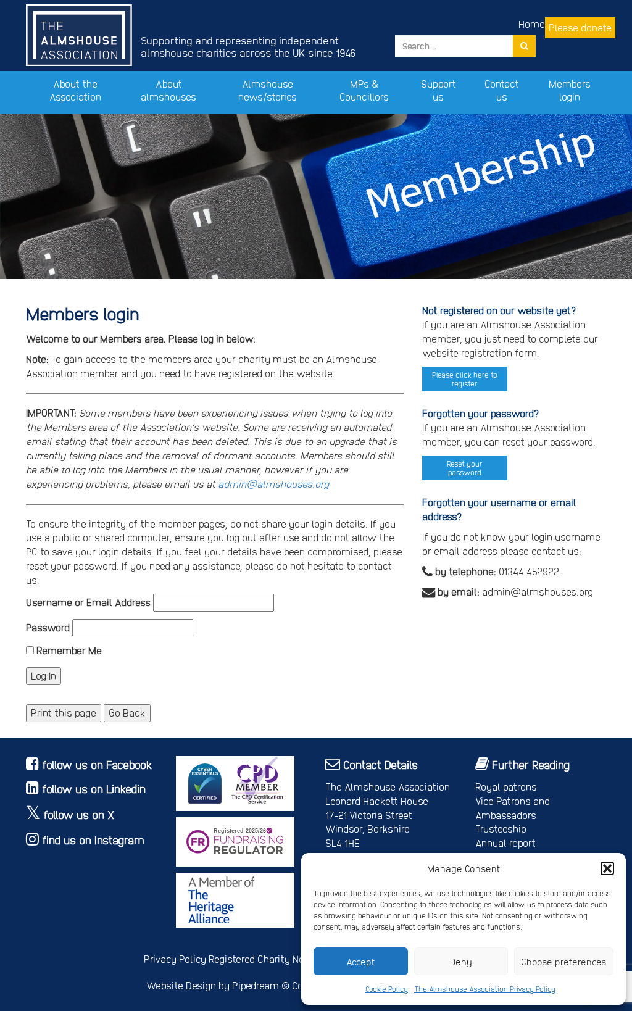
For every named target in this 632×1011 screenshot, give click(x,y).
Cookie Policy (386, 988)
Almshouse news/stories (267, 90)
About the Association (75, 90)
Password (48, 627)
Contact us (501, 90)
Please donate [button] (580, 27)
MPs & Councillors (364, 90)
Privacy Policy (175, 959)
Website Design (181, 985)
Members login (570, 90)
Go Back (127, 712)
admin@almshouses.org (273, 483)
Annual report (505, 843)
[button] (607, 868)
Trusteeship (500, 828)
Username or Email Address (88, 602)
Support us (438, 90)
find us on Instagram (93, 839)
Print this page (63, 712)
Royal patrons (506, 787)
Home (531, 24)
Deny (461, 961)
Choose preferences (564, 961)
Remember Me (68, 650)
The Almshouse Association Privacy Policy (484, 988)
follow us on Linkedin (94, 788)
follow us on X (79, 814)
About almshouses (168, 90)
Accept (360, 961)
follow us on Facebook (97, 764)
